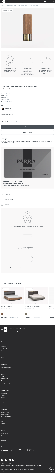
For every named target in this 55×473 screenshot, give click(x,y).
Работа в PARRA (4, 397)
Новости (3, 423)
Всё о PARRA (4, 419)
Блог (2, 421)
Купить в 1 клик (27, 132)
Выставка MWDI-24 (5, 414)
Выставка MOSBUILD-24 (6, 416)
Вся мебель (3, 355)
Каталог (2, 357)
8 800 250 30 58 (5, 433)
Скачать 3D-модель (7, 10)
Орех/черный (8, 108)
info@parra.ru (13, 471)
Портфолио (3, 402)
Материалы (3, 400)
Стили (2, 353)
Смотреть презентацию (18, 331)
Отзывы (2, 376)
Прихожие (3, 346)
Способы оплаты (4, 372)
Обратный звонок (5, 435)
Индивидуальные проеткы (7, 383)
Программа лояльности (6, 367)
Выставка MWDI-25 (5, 412)
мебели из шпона (23, 464)
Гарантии (3, 374)
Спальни (3, 344)
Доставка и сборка (5, 369)
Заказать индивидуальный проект (8, 116)
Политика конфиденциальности (8, 380)
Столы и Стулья (4, 348)
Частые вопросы (4, 378)
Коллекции (3, 350)
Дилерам (3, 395)
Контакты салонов (5, 438)
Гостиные (3, 341)
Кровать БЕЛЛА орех (6, 306)
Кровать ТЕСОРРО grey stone (32, 306)
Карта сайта (3, 440)
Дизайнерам (4, 393)
